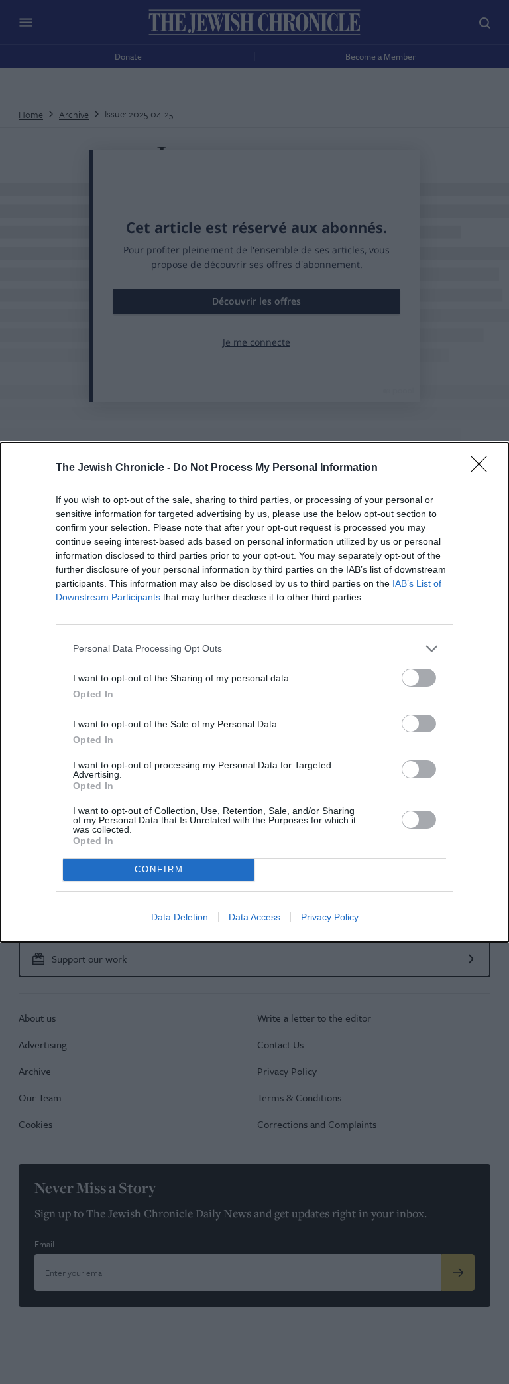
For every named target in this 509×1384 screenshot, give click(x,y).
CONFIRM (159, 869)
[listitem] (254, 649)
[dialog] (254, 692)
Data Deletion (179, 917)
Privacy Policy (330, 917)
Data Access (254, 917)
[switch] (419, 678)
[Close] (483, 468)
